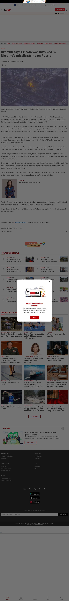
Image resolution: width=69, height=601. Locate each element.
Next (34, 317)
